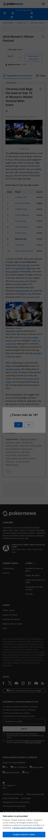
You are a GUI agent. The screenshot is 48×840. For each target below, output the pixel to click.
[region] (24, 826)
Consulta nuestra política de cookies (27, 828)
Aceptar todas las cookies (24, 834)
